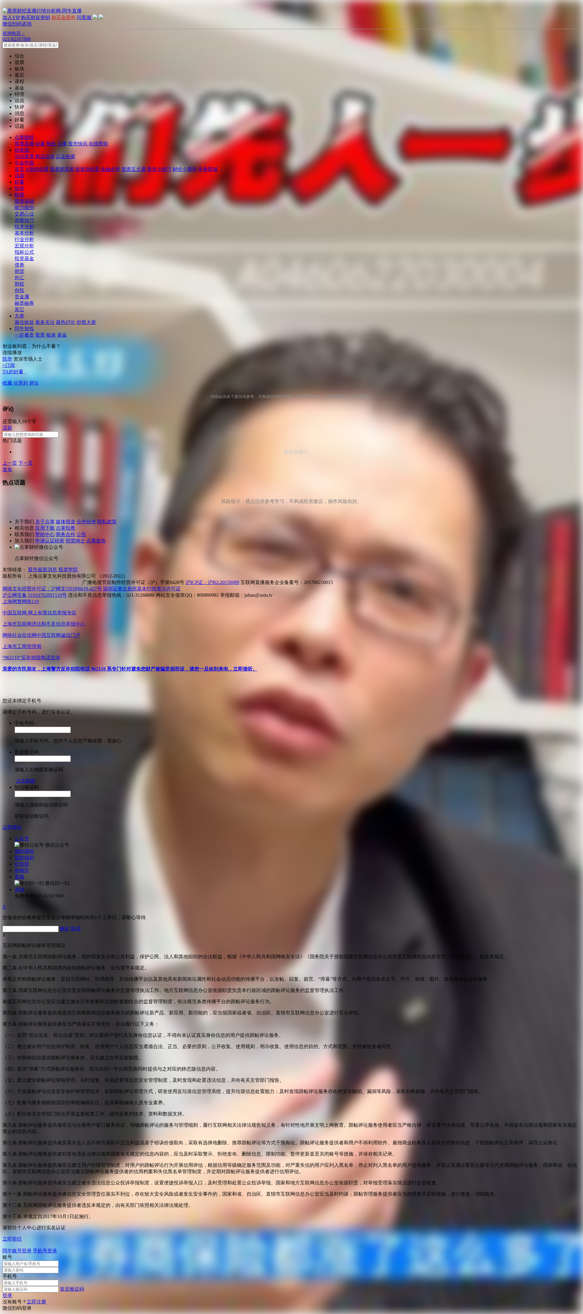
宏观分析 (24, 245)
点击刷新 (25, 780)
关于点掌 (45, 521)
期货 (19, 271)
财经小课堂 (184, 169)
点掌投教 (65, 528)
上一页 (9, 463)
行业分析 (24, 239)
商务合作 (65, 534)
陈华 (7, 359)
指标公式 (24, 252)
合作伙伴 (86, 521)
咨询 (19, 889)
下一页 (25, 463)
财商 (19, 194)
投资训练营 (87, 169)
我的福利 (24, 857)
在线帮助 (98, 143)
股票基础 (24, 201)
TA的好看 (12, 371)
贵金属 (22, 296)
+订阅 (8, 365)
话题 (19, 175)
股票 (40, 335)
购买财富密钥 (35, 17)
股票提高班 (62, 169)
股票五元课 (133, 169)
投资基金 (24, 258)
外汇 (19, 277)
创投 (19, 290)
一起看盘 (24, 335)
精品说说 (45, 156)
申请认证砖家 (49, 540)
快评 (19, 188)
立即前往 (12, 1238)
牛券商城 (207, 169)
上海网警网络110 (20, 601)
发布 (7, 469)
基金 (62, 335)
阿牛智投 (24, 328)
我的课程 (24, 851)
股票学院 (68, 569)
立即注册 (36, 1301)
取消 (75, 928)
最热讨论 (65, 322)
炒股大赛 (86, 322)
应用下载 (45, 528)
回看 (40, 143)
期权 (19, 284)
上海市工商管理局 (21, 646)
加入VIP (11, 17)
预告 (51, 143)
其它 (19, 309)
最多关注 (45, 322)
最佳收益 (24, 322)
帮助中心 (45, 534)
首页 (19, 169)
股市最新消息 (42, 569)
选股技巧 (24, 220)
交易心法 (24, 213)
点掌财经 (24, 137)
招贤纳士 (75, 540)
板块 (51, 335)
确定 (65, 928)
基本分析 (24, 233)
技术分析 (24, 226)
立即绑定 (12, 827)
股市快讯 (77, 143)
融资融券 (24, 303)
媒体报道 (65, 521)
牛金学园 (24, 162)
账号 (7, 1257)
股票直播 (24, 143)
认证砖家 (65, 156)
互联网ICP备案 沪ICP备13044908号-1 (41, 582)
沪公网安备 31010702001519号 (34, 595)
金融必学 (110, 169)
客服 (19, 876)
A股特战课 (37, 169)
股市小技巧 (159, 169)
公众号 (22, 838)
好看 (19, 182)
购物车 (22, 870)
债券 (19, 264)
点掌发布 (96, 540)
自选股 (22, 864)
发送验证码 (72, 1289)
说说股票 (24, 156)
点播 (62, 143)
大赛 (19, 315)
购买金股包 (63, 17)
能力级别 (24, 207)
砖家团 (22, 150)
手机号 (9, 1276)
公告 (81, 534)
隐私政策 (107, 521)
